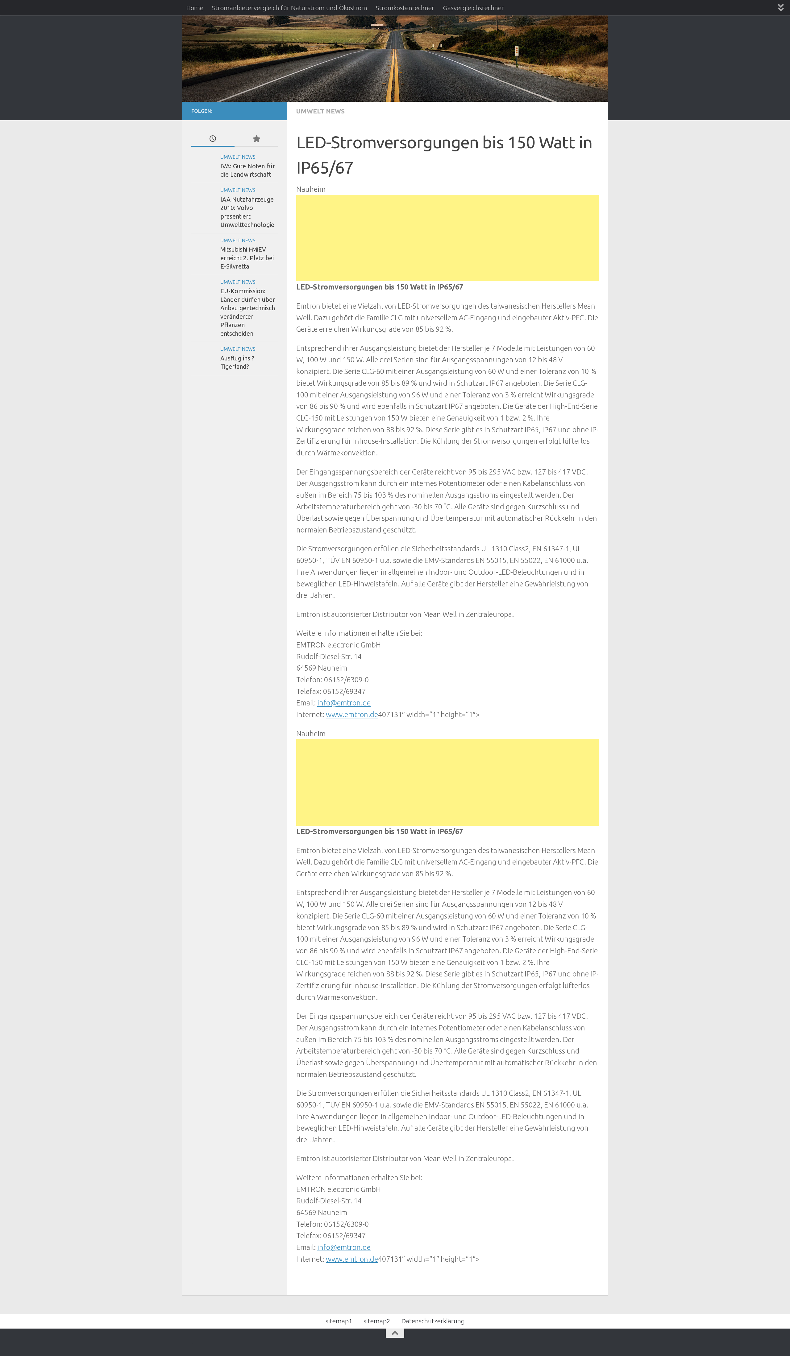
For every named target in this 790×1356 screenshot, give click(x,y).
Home (194, 7)
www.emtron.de (352, 714)
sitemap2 (377, 1321)
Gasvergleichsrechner (473, 7)
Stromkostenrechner (405, 7)
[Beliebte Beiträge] (256, 139)
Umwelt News (320, 111)
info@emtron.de (344, 703)
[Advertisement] (447, 238)
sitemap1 (339, 1321)
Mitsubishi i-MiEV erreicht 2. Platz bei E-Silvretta (247, 258)
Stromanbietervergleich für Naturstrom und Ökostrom (289, 7)
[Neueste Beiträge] (213, 139)
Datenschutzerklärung (433, 1321)
